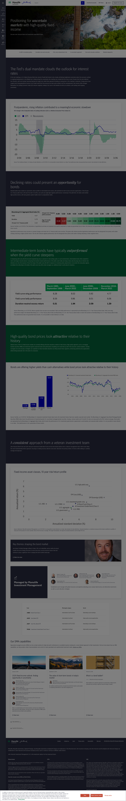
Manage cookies (108, 795)
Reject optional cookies (96, 795)
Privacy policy (21, 799)
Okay (85, 795)
